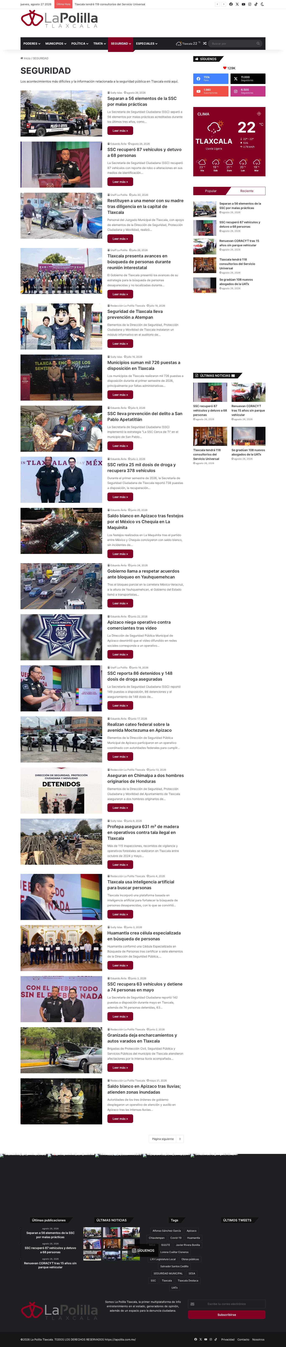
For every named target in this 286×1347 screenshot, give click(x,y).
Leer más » (120, 130)
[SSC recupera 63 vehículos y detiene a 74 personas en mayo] (61, 999)
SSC (153, 1280)
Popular (211, 191)
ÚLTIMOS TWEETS (237, 1220)
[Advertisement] (185, 22)
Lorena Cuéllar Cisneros (174, 1252)
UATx (174, 1287)
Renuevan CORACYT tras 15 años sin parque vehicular (248, 410)
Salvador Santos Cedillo (174, 1266)
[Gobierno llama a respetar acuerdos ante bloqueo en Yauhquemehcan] (61, 586)
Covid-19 (175, 1237)
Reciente (247, 191)
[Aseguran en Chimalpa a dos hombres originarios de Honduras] (61, 791)
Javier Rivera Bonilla (188, 1244)
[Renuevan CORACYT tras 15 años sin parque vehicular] (204, 246)
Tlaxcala (167, 1280)
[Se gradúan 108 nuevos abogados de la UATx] (204, 285)
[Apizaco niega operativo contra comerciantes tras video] (61, 637)
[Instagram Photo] (24, 1178)
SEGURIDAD (119, 43)
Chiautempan (157, 1237)
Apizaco (191, 1230)
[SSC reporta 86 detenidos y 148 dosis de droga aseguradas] (61, 688)
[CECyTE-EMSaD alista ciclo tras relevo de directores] (92, 1256)
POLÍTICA (78, 43)
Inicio (27, 58)
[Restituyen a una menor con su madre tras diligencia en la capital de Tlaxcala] (61, 216)
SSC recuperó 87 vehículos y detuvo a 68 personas (210, 410)
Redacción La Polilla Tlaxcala (128, 305)
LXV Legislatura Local (163, 1259)
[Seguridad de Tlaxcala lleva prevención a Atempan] (61, 326)
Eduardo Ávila (118, 143)
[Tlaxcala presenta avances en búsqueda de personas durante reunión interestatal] (61, 271)
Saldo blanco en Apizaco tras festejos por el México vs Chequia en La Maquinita (145, 521)
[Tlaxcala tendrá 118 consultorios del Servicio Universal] (204, 265)
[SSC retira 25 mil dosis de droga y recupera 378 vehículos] (61, 480)
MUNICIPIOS (54, 43)
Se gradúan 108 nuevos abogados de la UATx (104, 4)
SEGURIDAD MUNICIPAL (168, 1273)
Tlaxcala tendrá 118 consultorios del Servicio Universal (237, 264)
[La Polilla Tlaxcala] (59, 18)
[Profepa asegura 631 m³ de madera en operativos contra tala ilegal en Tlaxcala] (61, 842)
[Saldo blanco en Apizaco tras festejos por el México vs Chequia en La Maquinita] (61, 531)
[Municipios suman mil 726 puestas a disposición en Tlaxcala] (61, 378)
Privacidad (227, 1339)
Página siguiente (163, 1139)
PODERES (30, 43)
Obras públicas (190, 1259)
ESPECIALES (145, 43)
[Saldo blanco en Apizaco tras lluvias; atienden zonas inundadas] (61, 1101)
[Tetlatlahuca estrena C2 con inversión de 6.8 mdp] (112, 1256)
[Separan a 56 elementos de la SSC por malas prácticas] (61, 113)
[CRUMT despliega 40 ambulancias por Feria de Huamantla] (92, 1244)
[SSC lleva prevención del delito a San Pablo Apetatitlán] (61, 429)
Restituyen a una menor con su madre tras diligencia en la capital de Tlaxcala (145, 206)
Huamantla (193, 1237)
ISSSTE (165, 1244)
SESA (192, 1273)
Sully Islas (116, 92)
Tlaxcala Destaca (188, 1280)
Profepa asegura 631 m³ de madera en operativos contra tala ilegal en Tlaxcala (143, 832)
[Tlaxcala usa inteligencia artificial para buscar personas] (61, 897)
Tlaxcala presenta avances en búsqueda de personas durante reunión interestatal (139, 261)
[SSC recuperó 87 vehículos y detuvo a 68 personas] (61, 165)
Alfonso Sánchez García (167, 1230)
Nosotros (258, 1339)
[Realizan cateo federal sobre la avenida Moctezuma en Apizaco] (61, 739)
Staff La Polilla (119, 194)
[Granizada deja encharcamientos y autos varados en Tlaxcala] (61, 1050)
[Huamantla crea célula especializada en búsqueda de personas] (61, 948)
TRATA (98, 43)
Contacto (243, 1339)
